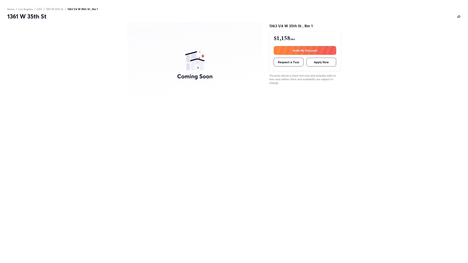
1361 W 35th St (54, 9)
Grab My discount (305, 50)
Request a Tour (288, 62)
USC (39, 9)
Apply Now (321, 62)
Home (10, 9)
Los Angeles (25, 9)
